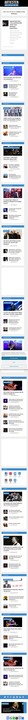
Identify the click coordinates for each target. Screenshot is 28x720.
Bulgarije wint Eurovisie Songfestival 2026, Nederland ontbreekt (14, 321)
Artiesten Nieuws (13, 80)
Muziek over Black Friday (14, 523)
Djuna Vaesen (13, 121)
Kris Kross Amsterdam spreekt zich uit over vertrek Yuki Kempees (12, 242)
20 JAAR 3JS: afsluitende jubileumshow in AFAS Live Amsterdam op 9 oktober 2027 (16, 407)
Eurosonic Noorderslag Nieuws (11, 147)
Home (7, 716)
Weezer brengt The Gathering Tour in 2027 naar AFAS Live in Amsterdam (15, 430)
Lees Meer (12, 42)
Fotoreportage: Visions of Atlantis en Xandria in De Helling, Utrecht (12, 201)
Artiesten (6, 108)
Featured (6, 342)
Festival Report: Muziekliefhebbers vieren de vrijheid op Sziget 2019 (15, 176)
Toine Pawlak (13, 204)
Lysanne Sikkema (14, 178)
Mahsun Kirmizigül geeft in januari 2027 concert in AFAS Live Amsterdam (16, 422)
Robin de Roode (14, 136)
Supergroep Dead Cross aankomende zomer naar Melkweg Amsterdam (16, 24)
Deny (14, 362)
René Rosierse (13, 160)
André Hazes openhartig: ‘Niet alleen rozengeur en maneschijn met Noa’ (15, 259)
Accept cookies (14, 358)
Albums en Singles (8, 579)
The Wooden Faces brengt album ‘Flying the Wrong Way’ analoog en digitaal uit (16, 598)
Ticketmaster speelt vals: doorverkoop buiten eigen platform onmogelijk (15, 565)
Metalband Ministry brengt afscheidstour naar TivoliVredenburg (15, 86)
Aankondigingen (7, 67)
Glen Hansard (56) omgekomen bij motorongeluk (13, 94)
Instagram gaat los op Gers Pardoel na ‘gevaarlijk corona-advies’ (15, 133)
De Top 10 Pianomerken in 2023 (16, 517)
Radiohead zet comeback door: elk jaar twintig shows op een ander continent (15, 251)
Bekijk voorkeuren (14, 366)
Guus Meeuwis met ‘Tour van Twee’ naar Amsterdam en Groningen (15, 557)
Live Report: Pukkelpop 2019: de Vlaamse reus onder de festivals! (14, 166)
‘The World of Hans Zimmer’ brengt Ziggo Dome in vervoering (15, 217)
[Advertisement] (14, 281)
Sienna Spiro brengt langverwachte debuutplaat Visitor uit (15, 637)
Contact (20, 716)
